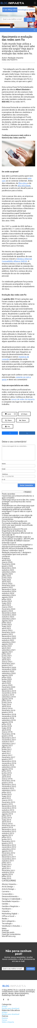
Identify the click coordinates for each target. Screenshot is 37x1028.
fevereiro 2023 (8, 632)
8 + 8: (3, 479)
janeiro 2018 (7, 736)
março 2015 (7, 800)
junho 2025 (7, 578)
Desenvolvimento (10, 896)
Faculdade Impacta (10, 901)
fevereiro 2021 (8, 663)
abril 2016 (6, 777)
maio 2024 (6, 603)
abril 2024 (6, 605)
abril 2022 (6, 648)
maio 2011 (6, 866)
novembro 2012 (9, 847)
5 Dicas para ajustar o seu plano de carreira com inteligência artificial (17, 516)
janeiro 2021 (7, 665)
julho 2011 (6, 863)
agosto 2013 (7, 835)
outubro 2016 (8, 765)
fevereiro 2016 (8, 781)
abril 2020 (6, 683)
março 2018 (7, 732)
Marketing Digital (9, 913)
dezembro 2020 (9, 667)
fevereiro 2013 (8, 841)
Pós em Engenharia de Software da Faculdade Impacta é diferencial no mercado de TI (17, 532)
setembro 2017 (9, 744)
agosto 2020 (7, 675)
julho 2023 (6, 622)
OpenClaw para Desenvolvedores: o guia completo (18, 497)
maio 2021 (6, 658)
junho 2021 (7, 656)
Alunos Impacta (9, 884)
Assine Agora (29, 19)
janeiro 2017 (7, 759)
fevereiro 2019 (8, 710)
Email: (4, 469)
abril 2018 (6, 730)
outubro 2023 (8, 617)
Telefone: (5, 474)
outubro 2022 (8, 640)
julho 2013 (6, 837)
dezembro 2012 (9, 845)
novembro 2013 (9, 831)
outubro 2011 (8, 861)
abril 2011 (6, 868)
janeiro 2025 (7, 587)
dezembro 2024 (9, 589)
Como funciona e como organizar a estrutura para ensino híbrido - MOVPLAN (17, 546)
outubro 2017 (8, 741)
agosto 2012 (7, 851)
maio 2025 (6, 580)
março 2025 (7, 583)
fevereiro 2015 (8, 802)
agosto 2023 (7, 621)
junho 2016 (7, 773)
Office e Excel (8, 916)
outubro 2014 (8, 810)
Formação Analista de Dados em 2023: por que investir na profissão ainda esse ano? (17, 525)
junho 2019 (7, 702)
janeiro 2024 (7, 611)
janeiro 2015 (7, 804)
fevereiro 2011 (8, 870)
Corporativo (7, 894)
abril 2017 (6, 753)
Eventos (5, 1018)
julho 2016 (6, 771)
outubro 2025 (8, 570)
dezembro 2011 (9, 857)
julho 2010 (6, 876)
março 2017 (7, 755)
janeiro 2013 (7, 843)
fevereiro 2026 (8, 564)
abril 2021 (6, 660)
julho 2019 (6, 701)
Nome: (4, 463)
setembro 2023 (9, 619)
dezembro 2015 (9, 784)
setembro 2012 (9, 849)
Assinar (30, 969)
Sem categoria (8, 921)
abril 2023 (6, 628)
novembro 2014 (9, 808)
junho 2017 (7, 749)
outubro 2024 (8, 593)
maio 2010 (6, 878)
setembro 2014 (9, 812)
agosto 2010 (7, 874)
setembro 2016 (9, 767)
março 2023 (7, 630)
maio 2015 (6, 796)
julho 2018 (6, 724)
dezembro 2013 (9, 829)
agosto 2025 (7, 574)
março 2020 (7, 685)
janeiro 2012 (7, 855)
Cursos (4, 1020)
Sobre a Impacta (8, 1022)
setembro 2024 (9, 595)
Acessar (5, 930)
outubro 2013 (8, 833)
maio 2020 (6, 681)
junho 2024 (7, 601)
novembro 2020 (9, 669)
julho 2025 (6, 576)
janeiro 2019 (7, 712)
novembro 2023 (9, 615)
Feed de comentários (11, 934)
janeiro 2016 (7, 783)
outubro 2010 (8, 872)
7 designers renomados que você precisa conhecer (16, 554)
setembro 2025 (9, 572)
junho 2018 (7, 726)
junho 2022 (7, 646)
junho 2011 (7, 864)
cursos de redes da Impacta (23, 399)
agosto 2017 (7, 745)
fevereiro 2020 (8, 687)
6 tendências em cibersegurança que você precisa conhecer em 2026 (18, 506)
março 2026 (7, 562)
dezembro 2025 (9, 568)
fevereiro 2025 (8, 585)
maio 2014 (6, 820)
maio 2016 (6, 775)
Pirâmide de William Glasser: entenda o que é (16, 541)
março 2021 (7, 662)
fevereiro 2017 (8, 757)
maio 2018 (6, 728)
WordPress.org (8, 936)
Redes (4, 918)
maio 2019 (6, 704)
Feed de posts (8, 932)
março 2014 (7, 824)
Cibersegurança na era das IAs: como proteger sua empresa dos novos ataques (18, 502)
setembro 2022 (9, 642)
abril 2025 (6, 582)
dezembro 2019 (9, 691)
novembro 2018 (9, 716)
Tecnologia (7, 923)
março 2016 (7, 779)
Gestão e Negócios (10, 906)
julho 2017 (6, 747)
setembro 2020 (9, 673)
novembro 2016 (9, 763)
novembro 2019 (9, 693)
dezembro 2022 (9, 636)
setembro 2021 (9, 650)
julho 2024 (6, 599)
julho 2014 (6, 816)
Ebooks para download (10, 1008)
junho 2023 (7, 624)
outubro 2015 (8, 788)
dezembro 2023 (9, 613)
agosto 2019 (7, 699)
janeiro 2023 (7, 634)
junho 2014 (7, 818)
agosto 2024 (7, 597)
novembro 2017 (9, 740)
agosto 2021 (7, 652)
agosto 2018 (7, 722)
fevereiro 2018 (8, 734)
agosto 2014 (7, 814)
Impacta (5, 911)
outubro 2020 (8, 671)
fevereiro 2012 (8, 853)
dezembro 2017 (9, 738)
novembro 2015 (9, 786)
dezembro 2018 (9, 714)
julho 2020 (6, 677)
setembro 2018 (9, 720)
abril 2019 (6, 706)
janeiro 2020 (7, 689)
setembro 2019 (9, 697)
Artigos (4, 1006)
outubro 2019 (8, 695)
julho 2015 (6, 792)
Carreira (5, 891)
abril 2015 (6, 798)
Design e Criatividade (11, 899)
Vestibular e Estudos (11, 926)
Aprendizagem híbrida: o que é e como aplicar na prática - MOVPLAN (18, 538)
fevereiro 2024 (8, 609)
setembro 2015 (9, 790)
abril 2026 (6, 560)
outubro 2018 (8, 718)
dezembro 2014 (9, 806)
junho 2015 (7, 794)
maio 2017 (6, 751)
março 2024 (7, 607)
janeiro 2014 (7, 827)
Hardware (6, 909)
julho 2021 (6, 654)
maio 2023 (6, 626)
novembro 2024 (9, 591)
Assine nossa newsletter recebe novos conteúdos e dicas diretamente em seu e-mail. (18, 959)
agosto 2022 (7, 644)
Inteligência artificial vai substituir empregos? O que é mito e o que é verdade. (17, 511)
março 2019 (7, 708)
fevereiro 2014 (8, 825)
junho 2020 (7, 679)
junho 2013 (7, 839)
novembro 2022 (9, 638)
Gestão (5, 904)
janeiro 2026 (7, 566)
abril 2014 (6, 822)
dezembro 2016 (9, 761)
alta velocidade (24, 186)
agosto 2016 (7, 769)
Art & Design (7, 886)
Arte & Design (8, 889)
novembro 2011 (9, 859)
